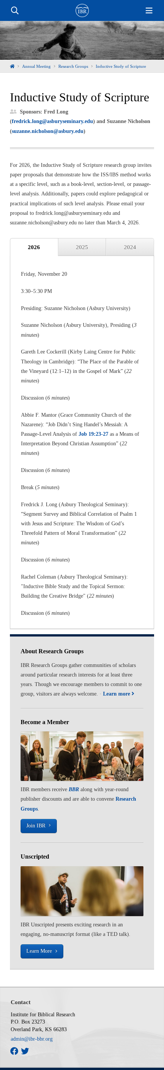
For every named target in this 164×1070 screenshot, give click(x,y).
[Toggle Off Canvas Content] (149, 10)
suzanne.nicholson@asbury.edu (48, 131)
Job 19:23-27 (93, 434)
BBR (74, 789)
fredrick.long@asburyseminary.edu (52, 121)
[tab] (34, 247)
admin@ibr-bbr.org (32, 1039)
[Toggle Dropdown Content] (14, 10)
